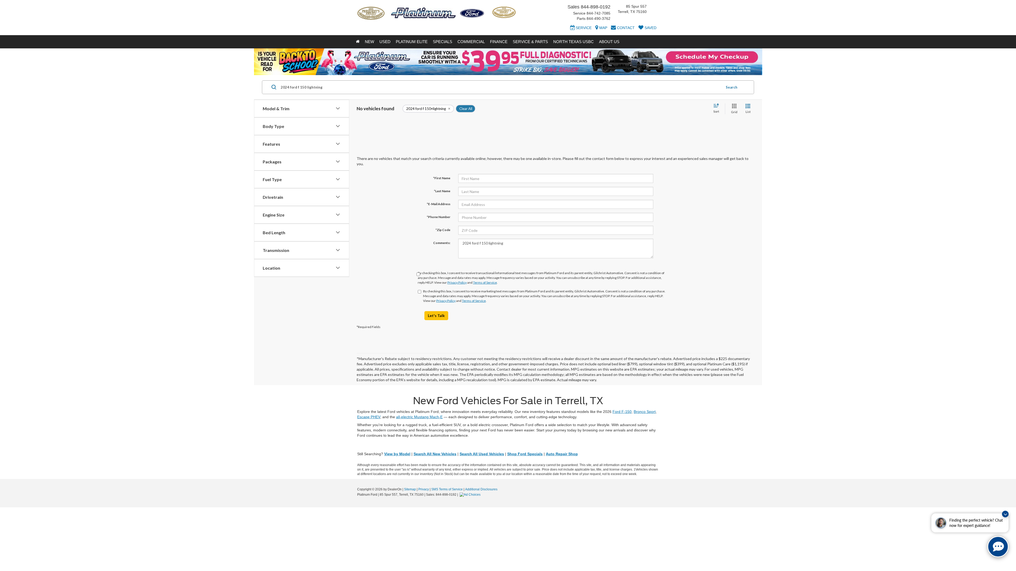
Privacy (423, 489)
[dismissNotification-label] (1005, 514)
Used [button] (385, 41)
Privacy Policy (457, 282)
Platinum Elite (412, 41)
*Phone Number (438, 217)
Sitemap (410, 489)
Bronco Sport (645, 411)
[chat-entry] (998, 546)
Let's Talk (436, 315)
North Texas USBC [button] (573, 41)
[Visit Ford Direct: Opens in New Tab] (471, 494)
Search (731, 87)
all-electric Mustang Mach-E (419, 417)
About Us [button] (609, 41)
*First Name (441, 178)
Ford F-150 (622, 411)
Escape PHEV (368, 417)
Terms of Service (485, 282)
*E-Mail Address (438, 204)
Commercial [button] (471, 41)
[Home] (357, 41)
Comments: (441, 243)
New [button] (369, 41)
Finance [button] (498, 41)
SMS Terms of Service (447, 489)
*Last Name (442, 191)
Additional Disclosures (481, 489)
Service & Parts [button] (530, 41)
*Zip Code (443, 230)
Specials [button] (442, 41)
